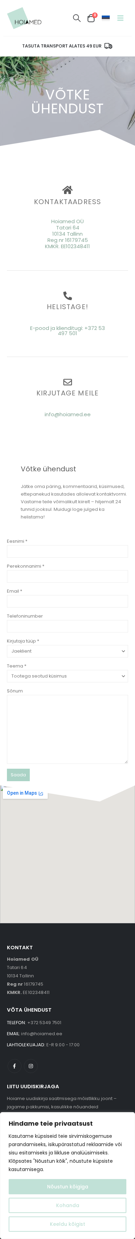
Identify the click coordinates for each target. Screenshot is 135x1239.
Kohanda (67, 1205)
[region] (67, 1175)
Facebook (14, 1066)
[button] (77, 18)
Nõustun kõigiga (67, 1186)
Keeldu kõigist (67, 1224)
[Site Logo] (24, 18)
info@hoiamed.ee (68, 414)
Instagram (31, 1066)
